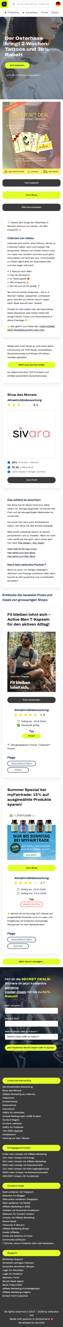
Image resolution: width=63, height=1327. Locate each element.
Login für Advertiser (13, 1270)
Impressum (8, 1109)
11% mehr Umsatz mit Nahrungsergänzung (25, 1169)
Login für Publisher (12, 1274)
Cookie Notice (10, 1101)
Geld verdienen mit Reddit (16, 1203)
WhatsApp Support (12, 1259)
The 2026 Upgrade (12, 1131)
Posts (44, 12)
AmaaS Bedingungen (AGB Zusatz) (21, 1116)
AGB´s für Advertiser (13, 1112)
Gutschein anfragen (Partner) (18, 1263)
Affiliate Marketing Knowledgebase (21, 1288)
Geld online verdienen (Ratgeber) (20, 1199)
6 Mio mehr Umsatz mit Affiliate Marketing (24, 1154)
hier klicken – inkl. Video (31, 543)
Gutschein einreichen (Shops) (18, 1266)
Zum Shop (31, 195)
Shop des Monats (11, 1090)
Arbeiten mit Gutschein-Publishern (20, 1210)
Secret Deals (9, 1221)
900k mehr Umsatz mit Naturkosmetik (22, 1165)
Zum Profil (31, 480)
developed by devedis (31, 1322)
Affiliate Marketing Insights (16, 1292)
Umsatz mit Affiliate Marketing (18, 1218)
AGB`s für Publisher (12, 1127)
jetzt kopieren (17, 65)
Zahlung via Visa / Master (16, 1138)
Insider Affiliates (10, 1232)
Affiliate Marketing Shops (15, 1229)
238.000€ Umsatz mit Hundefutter (20, 1176)
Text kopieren (31, 183)
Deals (54, 12)
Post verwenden (31, 700)
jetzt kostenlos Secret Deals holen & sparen (30, 1047)
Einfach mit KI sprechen (15, 1296)
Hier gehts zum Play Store (21, 556)
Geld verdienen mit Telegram (17, 1192)
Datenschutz (9, 1105)
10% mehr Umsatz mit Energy (18, 1158)
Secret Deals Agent (12, 1281)
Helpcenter (8, 1098)
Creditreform (9, 1134)
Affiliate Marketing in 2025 (16, 1207)
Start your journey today (31, 365)
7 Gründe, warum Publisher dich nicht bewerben (28, 1243)
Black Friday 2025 (12, 1285)
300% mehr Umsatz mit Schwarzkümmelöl (25, 1172)
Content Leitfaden (12, 1123)
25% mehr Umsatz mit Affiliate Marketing (24, 1161)
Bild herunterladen (31, 207)
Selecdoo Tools (10, 1277)
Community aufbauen (14, 1240)
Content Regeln (10, 1120)
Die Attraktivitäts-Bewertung (17, 1087)
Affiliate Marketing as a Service (18, 1094)
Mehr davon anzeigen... (31, 961)
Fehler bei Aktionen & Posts (17, 1236)
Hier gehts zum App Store (21, 553)
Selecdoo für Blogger (13, 1196)
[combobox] (31, 1037)
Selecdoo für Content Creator (18, 1214)
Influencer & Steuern (13, 1225)
